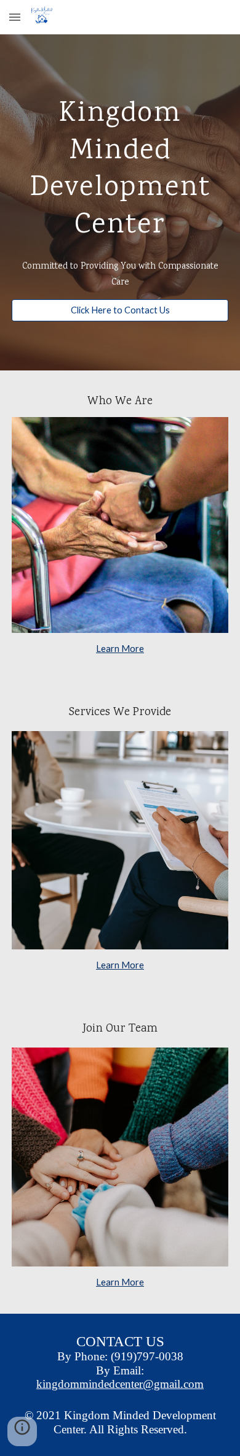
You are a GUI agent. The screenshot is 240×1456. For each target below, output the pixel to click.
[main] (120, 166)
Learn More (120, 648)
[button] (15, 17)
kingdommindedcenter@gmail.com (120, 1383)
